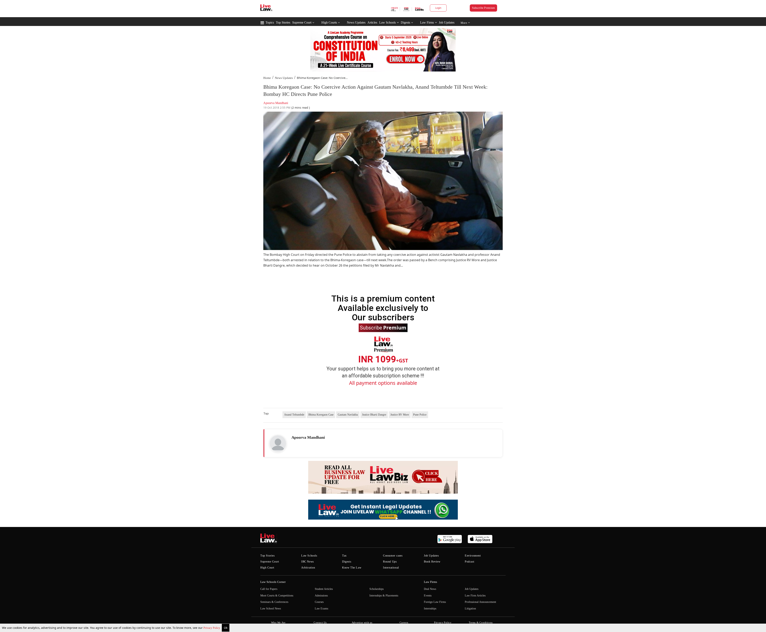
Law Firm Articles (475, 595)
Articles (372, 22)
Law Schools (387, 22)
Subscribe (383, 327)
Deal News (430, 588)
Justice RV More (399, 414)
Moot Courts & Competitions (276, 595)
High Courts (329, 22)
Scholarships (376, 588)
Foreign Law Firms (435, 601)
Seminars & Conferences (274, 601)
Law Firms (427, 22)
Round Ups (390, 561)
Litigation (470, 608)
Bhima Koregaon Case (321, 414)
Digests (405, 22)
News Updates (356, 22)
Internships (430, 608)
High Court (267, 567)
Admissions (321, 595)
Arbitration (308, 567)
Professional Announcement (480, 601)
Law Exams (321, 608)
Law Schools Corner (273, 581)
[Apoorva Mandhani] (278, 443)
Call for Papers (268, 588)
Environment (473, 555)
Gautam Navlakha (348, 414)
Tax (344, 555)
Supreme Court (301, 22)
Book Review (432, 561)
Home (267, 77)
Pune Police (419, 414)
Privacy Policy (212, 627)
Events (427, 595)
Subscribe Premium (483, 7)
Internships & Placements (383, 595)
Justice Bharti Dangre (374, 414)
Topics (270, 22)
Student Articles (324, 588)
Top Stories (283, 22)
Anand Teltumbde (294, 414)
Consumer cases (392, 555)
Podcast (469, 561)
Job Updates (446, 22)
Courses (319, 601)
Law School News (270, 608)
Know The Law (351, 567)
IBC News (307, 561)
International (391, 567)
